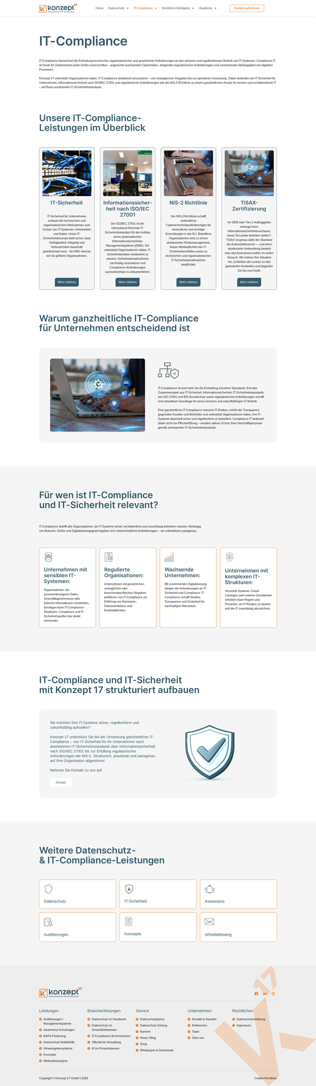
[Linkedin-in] (264, 993)
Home (100, 8)
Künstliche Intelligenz (176, 8)
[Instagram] (273, 993)
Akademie (205, 8)
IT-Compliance (143, 8)
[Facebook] (256, 993)
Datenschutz (116, 8)
